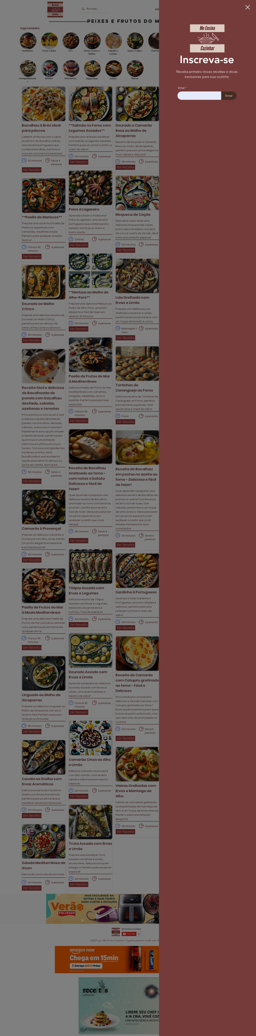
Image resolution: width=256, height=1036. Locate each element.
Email (181, 88)
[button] (247, 7)
